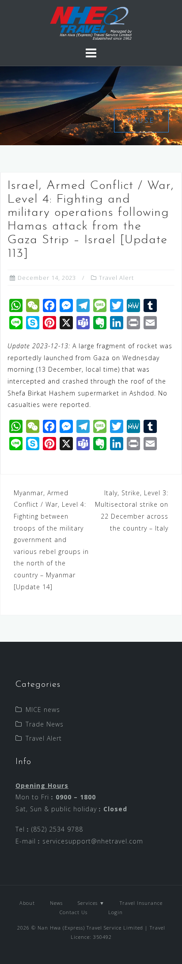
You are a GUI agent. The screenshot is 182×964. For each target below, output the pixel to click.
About (27, 903)
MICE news (43, 709)
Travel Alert (116, 278)
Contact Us (73, 912)
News (56, 903)
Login (114, 912)
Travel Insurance (141, 903)
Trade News (45, 724)
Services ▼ (91, 903)
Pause (141, 120)
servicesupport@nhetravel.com (92, 841)
